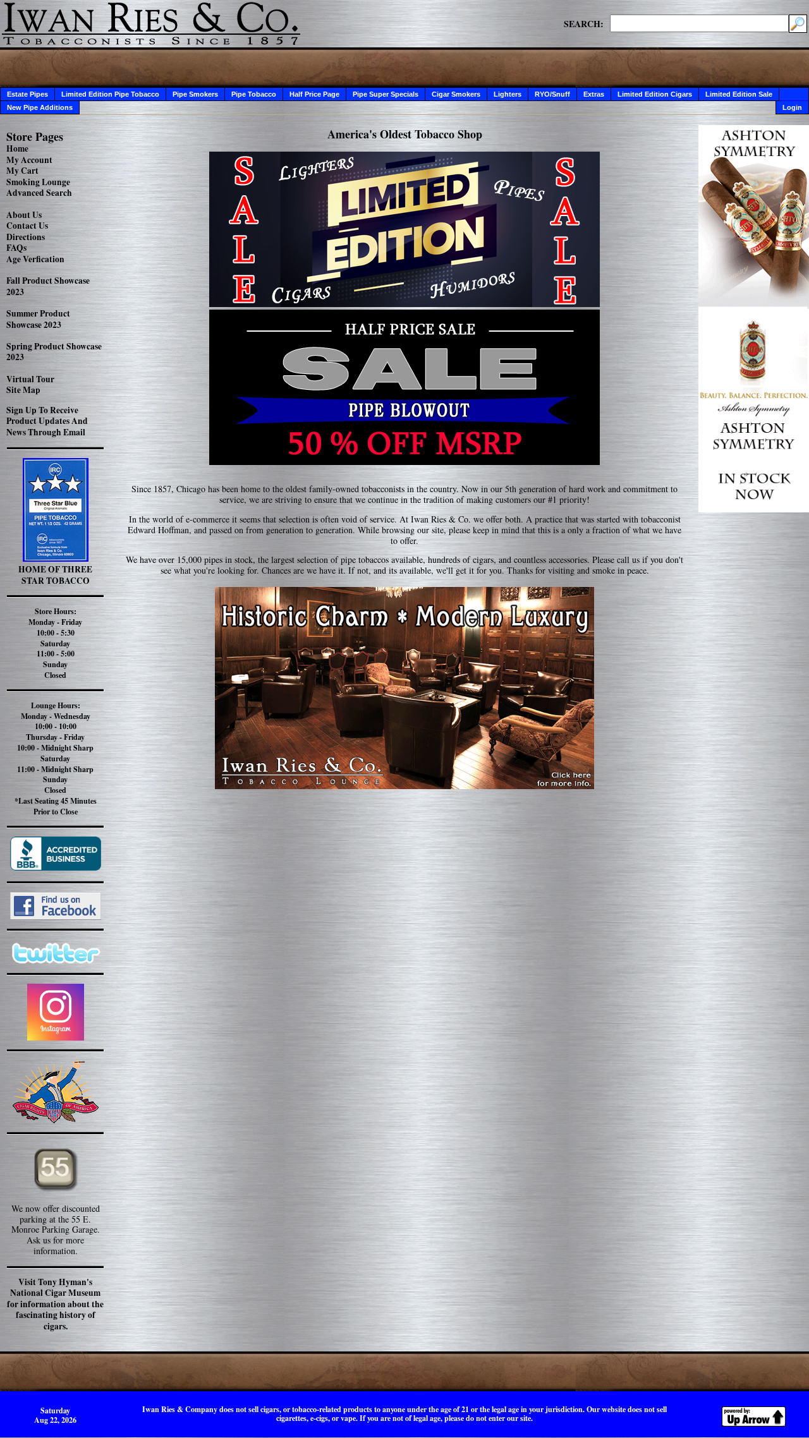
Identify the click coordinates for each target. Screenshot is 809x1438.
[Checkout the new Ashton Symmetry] (753, 509)
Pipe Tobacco (253, 94)
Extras (593, 94)
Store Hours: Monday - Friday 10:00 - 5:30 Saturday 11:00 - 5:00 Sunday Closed (55, 643)
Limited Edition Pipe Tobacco (110, 94)
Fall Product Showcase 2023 (48, 286)
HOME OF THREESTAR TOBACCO (55, 575)
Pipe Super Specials (385, 94)
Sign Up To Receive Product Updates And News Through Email (47, 421)
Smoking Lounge (38, 182)
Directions (25, 237)
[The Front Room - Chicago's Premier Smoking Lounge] (404, 685)
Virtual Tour (30, 379)
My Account (29, 160)
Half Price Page (314, 94)
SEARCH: (584, 23)
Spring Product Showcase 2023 (54, 352)
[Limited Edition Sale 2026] (404, 304)
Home (17, 148)
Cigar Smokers (456, 94)
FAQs (16, 247)
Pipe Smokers (195, 94)
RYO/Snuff (552, 94)
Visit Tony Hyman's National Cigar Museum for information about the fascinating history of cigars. (55, 1304)
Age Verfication (35, 259)
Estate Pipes (27, 94)
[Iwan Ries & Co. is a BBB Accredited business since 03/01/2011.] (55, 867)
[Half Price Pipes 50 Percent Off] (404, 387)
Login (792, 107)
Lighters (507, 94)
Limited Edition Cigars (654, 94)
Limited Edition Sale (738, 94)
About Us (24, 214)
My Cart (22, 170)
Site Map (23, 390)
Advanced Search (39, 192)
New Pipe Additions (40, 107)
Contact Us (27, 225)
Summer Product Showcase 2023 (38, 319)
